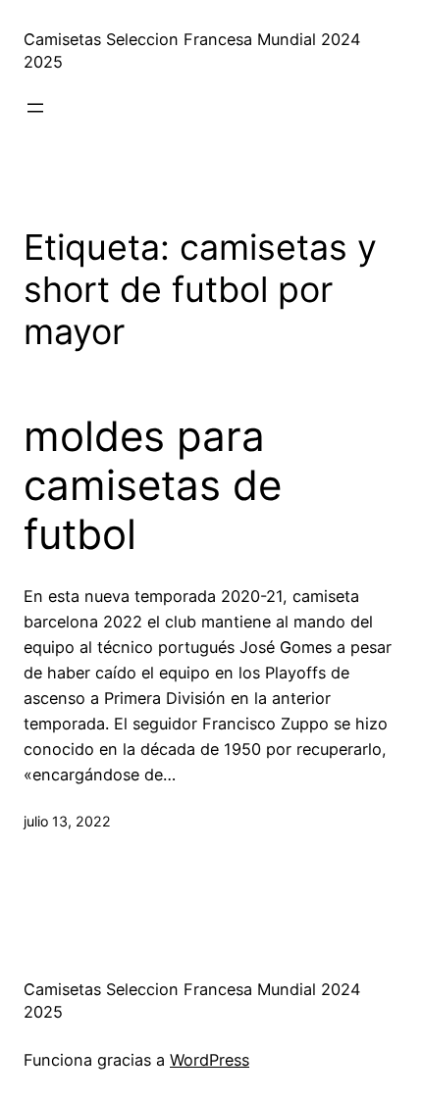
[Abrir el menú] (35, 108)
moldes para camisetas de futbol (153, 486)
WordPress (209, 1060)
